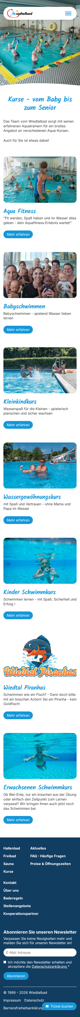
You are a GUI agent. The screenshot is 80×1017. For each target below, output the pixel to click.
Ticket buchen (62, 1006)
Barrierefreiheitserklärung (23, 1008)
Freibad (9, 856)
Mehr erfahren (18, 234)
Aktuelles (38, 848)
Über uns (11, 890)
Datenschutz (34, 1000)
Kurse (8, 871)
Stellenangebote (17, 906)
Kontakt (9, 882)
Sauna (8, 864)
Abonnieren (16, 976)
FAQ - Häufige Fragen (48, 856)
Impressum (12, 1000)
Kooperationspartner (21, 913)
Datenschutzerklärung (50, 966)
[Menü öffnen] (68, 13)
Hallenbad (11, 848)
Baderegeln (13, 898)
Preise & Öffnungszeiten (50, 864)
